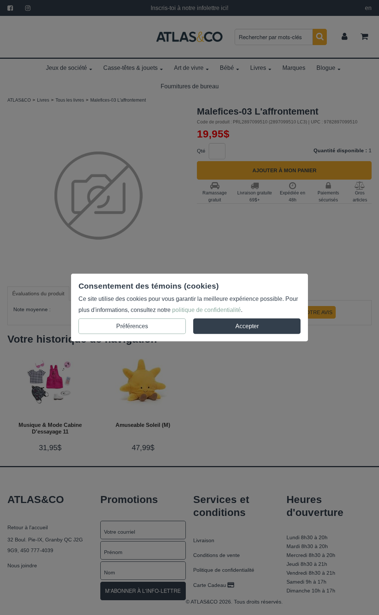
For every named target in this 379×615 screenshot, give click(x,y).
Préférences (132, 326)
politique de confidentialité (206, 310)
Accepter (247, 326)
